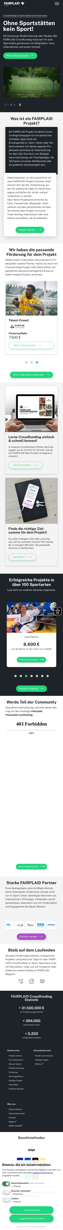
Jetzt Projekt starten (28, 866)
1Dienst (16, 1186)
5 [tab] (37, 676)
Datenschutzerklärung (43, 1173)
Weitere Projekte (28, 688)
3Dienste (16, 1194)
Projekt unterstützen (44, 1056)
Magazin (12, 1122)
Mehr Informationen (17, 55)
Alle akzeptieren (31, 1210)
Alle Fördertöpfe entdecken (28, 374)
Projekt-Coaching (16, 1068)
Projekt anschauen (28, 659)
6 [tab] (42, 676)
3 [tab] (20, 105)
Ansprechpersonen (17, 1113)
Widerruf (39, 1064)
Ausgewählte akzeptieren (31, 1218)
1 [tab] (4, 104)
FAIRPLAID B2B (15, 1126)
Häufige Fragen (15, 1081)
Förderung (13, 1072)
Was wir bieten (15, 1064)
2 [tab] (11, 104)
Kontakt (12, 1118)
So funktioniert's (16, 1060)
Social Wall (13, 1085)
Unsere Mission (15, 1109)
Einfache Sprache (16, 1089)
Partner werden (28, 936)
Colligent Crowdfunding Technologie (31, 1226)
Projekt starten (27, 229)
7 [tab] (47, 676)
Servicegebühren (16, 1076)
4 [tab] (31, 676)
